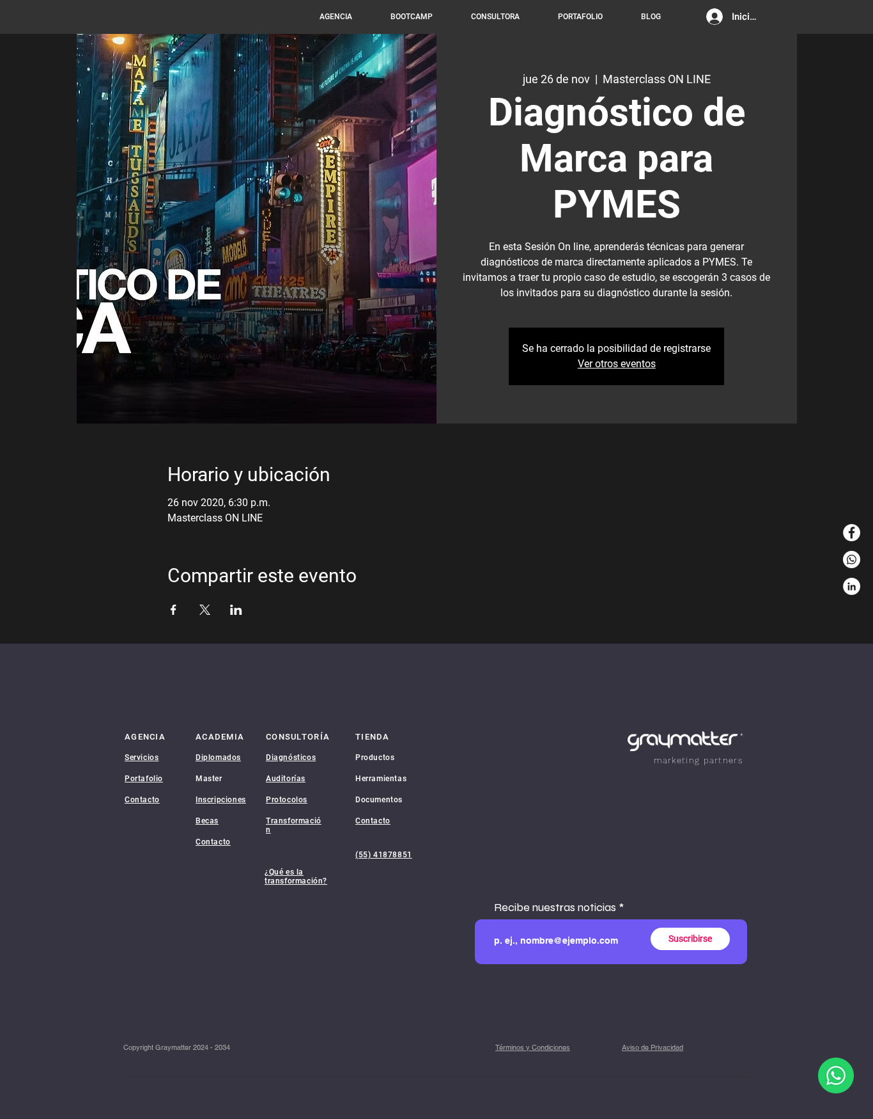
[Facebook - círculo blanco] (851, 532)
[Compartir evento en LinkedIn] (236, 610)
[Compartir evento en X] (205, 610)
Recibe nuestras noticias (555, 907)
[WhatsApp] (851, 559)
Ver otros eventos (617, 364)
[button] (532, 1047)
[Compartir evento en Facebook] (173, 610)
